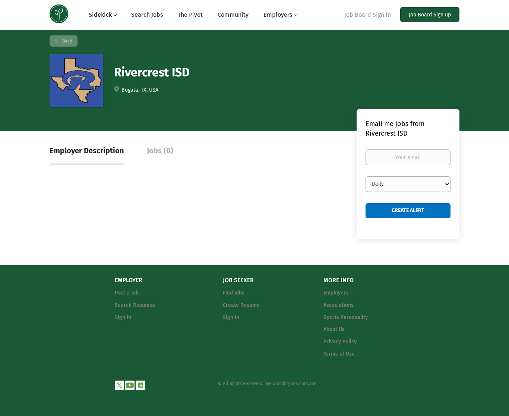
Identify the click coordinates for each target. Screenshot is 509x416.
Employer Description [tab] (87, 150)
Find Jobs (233, 293)
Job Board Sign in (367, 14)
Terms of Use (339, 354)
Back (66, 41)
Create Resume (241, 305)
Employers (335, 293)
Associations (338, 305)
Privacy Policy (340, 341)
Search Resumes (135, 305)
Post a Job (127, 293)
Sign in (123, 317)
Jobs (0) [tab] (160, 150)
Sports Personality (345, 317)
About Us (334, 329)
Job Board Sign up (430, 15)
